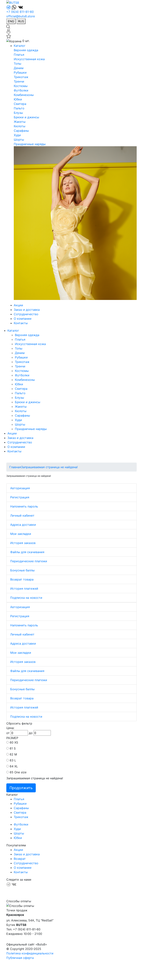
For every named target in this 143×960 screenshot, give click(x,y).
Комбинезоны (24, 95)
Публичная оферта (20, 958)
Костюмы (21, 86)
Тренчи (19, 81)
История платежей (24, 588)
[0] (8, 36)
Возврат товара (22, 579)
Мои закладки (20, 534)
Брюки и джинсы (26, 117)
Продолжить (21, 788)
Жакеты (20, 122)
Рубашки (20, 72)
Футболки (21, 90)
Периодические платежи (28, 561)
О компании (22, 318)
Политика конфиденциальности (29, 953)
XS (16, 742)
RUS (21, 21)
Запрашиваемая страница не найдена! (49, 467)
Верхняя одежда (26, 50)
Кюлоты (19, 126)
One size (20, 772)
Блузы (18, 113)
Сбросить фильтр (19, 723)
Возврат (20, 859)
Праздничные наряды (30, 144)
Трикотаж (21, 77)
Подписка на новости (26, 598)
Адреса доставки (23, 524)
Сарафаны (21, 130)
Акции (18, 305)
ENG (11, 21)
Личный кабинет (22, 515)
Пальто (19, 108)
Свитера (20, 104)
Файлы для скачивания (27, 552)
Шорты (19, 139)
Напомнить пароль (24, 506)
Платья (19, 54)
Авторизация (20, 488)
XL (16, 766)
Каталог (19, 46)
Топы (17, 63)
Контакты (21, 323)
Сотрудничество (26, 314)
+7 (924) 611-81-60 (20, 12)
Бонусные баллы (22, 570)
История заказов (23, 543)
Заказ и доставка (27, 309)
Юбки (18, 99)
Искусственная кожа (29, 59)
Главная (15, 467)
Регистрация (19, 497)
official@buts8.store (20, 16)
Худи (17, 135)
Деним (18, 68)
